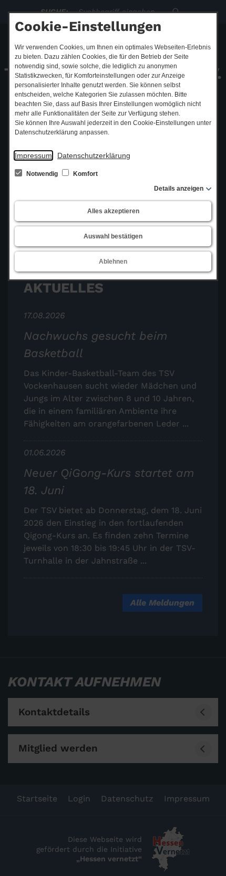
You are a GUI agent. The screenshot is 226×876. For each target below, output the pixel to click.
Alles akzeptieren (113, 211)
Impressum (33, 155)
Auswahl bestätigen (113, 236)
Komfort (84, 174)
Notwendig (42, 174)
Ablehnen (113, 261)
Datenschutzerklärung (93, 155)
